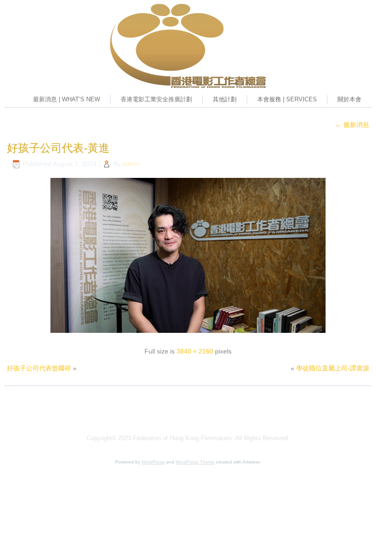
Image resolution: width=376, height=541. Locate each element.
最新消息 (352, 124)
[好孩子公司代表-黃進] (188, 333)
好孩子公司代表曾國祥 (39, 368)
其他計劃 (225, 99)
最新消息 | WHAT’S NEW (66, 99)
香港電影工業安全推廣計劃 (156, 99)
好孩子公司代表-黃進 (58, 148)
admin (131, 163)
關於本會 (349, 99)
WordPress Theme (195, 461)
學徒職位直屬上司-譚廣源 (332, 368)
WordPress (153, 461)
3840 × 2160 (195, 351)
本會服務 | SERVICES (287, 99)
